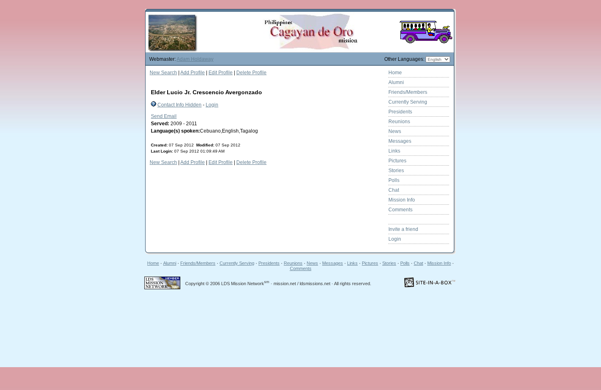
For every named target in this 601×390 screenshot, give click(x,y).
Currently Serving (407, 102)
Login (212, 105)
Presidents (400, 112)
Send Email (164, 116)
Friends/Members (407, 92)
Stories (396, 170)
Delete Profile (251, 72)
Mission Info (401, 200)
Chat (393, 190)
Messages (399, 141)
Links (394, 151)
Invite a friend (403, 229)
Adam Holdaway (195, 59)
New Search (163, 72)
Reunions (399, 121)
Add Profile (192, 72)
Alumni (396, 82)
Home (395, 72)
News (394, 131)
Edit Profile (221, 72)
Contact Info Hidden (179, 105)
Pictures (397, 161)
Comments (400, 210)
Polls (393, 180)
